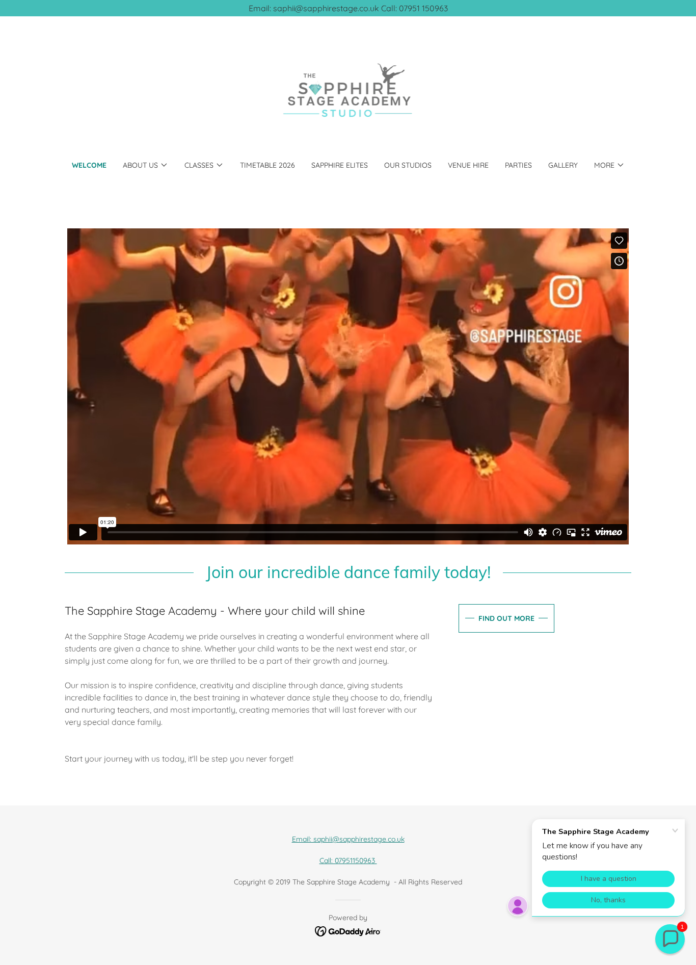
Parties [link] (518, 165)
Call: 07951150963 (348, 860)
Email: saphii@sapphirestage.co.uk (348, 839)
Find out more (506, 618)
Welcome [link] (89, 165)
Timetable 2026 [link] (267, 165)
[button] (145, 165)
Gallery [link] (563, 165)
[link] (348, 95)
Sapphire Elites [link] (339, 165)
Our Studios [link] (408, 165)
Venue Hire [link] (468, 165)
